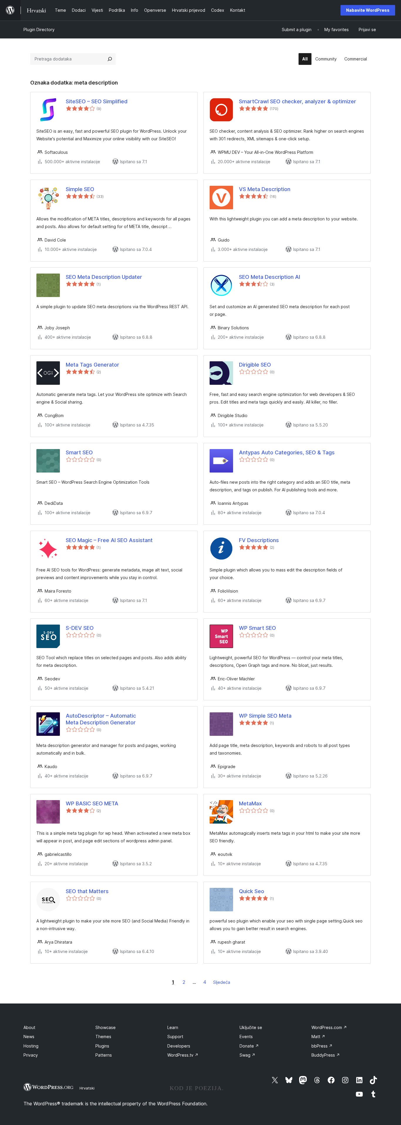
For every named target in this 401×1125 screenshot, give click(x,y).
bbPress (322, 1045)
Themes (103, 1036)
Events (246, 1036)
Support (175, 1036)
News (28, 1036)
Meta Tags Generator (92, 365)
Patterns (103, 1055)
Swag (247, 1055)
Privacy (30, 1055)
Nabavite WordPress (368, 10)
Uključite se (251, 1027)
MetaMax (250, 803)
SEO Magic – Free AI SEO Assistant (109, 540)
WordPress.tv (182, 1055)
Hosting (30, 1045)
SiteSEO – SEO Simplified (96, 101)
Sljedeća (221, 982)
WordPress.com (329, 1027)
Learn (172, 1027)
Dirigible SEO (255, 365)
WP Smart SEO (257, 628)
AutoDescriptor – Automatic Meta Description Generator (101, 719)
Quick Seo (251, 891)
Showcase (105, 1027)
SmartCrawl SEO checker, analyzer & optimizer (297, 101)
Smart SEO (79, 452)
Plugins (102, 1045)
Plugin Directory (39, 29)
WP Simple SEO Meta (265, 716)
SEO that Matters (87, 891)
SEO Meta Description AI (269, 277)
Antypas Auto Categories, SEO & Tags (287, 452)
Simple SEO (80, 189)
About (29, 1027)
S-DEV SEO (80, 628)
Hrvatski (87, 1088)
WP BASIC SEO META (92, 803)
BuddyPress (325, 1055)
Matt (318, 1036)
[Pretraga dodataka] (110, 59)
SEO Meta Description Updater (104, 277)
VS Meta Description (264, 189)
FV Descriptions (259, 540)
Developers (178, 1045)
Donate (249, 1045)
